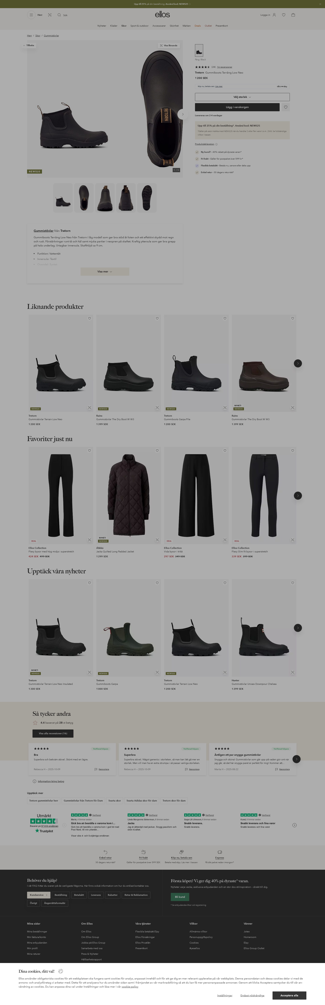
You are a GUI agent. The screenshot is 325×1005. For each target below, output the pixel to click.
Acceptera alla (289, 995)
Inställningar (224, 995)
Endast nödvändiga (252, 995)
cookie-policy (130, 986)
